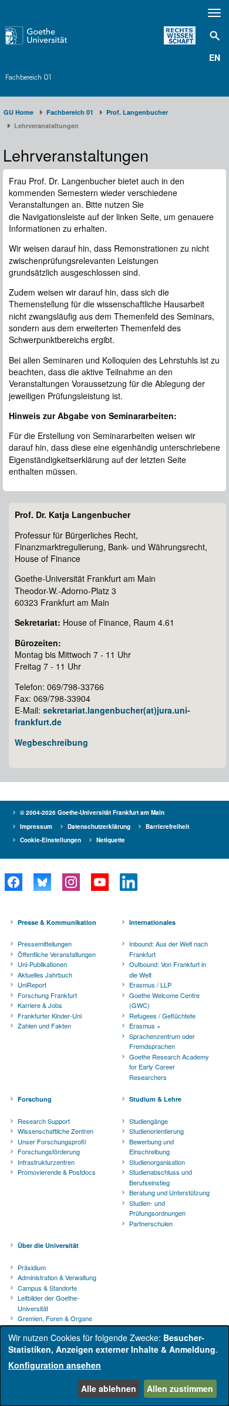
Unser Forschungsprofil (52, 1141)
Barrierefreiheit (167, 826)
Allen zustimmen (180, 1388)
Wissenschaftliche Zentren (55, 1131)
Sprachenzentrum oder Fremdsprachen (162, 1041)
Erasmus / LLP (150, 984)
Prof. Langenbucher (137, 112)
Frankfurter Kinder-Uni (50, 1015)
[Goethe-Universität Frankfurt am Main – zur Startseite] (51, 35)
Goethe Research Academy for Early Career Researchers (169, 1067)
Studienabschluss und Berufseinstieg (160, 1177)
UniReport (32, 984)
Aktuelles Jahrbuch (45, 974)
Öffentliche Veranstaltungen (57, 954)
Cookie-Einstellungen (50, 840)
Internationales (152, 922)
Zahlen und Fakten (44, 1025)
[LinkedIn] (128, 882)
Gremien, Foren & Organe (55, 1318)
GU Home (18, 112)
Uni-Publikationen (42, 964)
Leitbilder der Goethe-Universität (48, 1303)
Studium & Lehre (155, 1099)
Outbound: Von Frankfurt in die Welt (167, 969)
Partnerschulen (151, 1223)
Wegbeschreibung (51, 742)
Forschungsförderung (49, 1151)
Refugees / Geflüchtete (162, 1015)
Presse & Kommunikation (57, 922)
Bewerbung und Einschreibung (151, 1147)
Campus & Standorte (47, 1287)
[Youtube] (99, 882)
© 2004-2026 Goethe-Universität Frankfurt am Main (92, 812)
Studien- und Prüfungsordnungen (157, 1208)
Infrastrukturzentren (46, 1162)
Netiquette (110, 840)
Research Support (44, 1121)
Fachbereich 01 (28, 77)
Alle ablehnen (108, 1388)
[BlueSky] (42, 882)
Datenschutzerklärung (99, 826)
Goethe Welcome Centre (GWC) (164, 1000)
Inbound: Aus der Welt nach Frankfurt (168, 949)
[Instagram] (71, 882)
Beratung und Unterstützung (169, 1192)
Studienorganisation (157, 1162)
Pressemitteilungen (45, 943)
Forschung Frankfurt (47, 995)
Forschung (35, 1099)
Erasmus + (144, 1025)
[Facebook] (13, 882)
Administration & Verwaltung (57, 1277)
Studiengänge (148, 1121)
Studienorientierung (156, 1131)
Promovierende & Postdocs (57, 1172)
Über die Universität (48, 1245)
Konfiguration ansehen (54, 1365)
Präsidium (32, 1267)
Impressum (36, 826)
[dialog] (114, 1366)
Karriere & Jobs (40, 1005)
